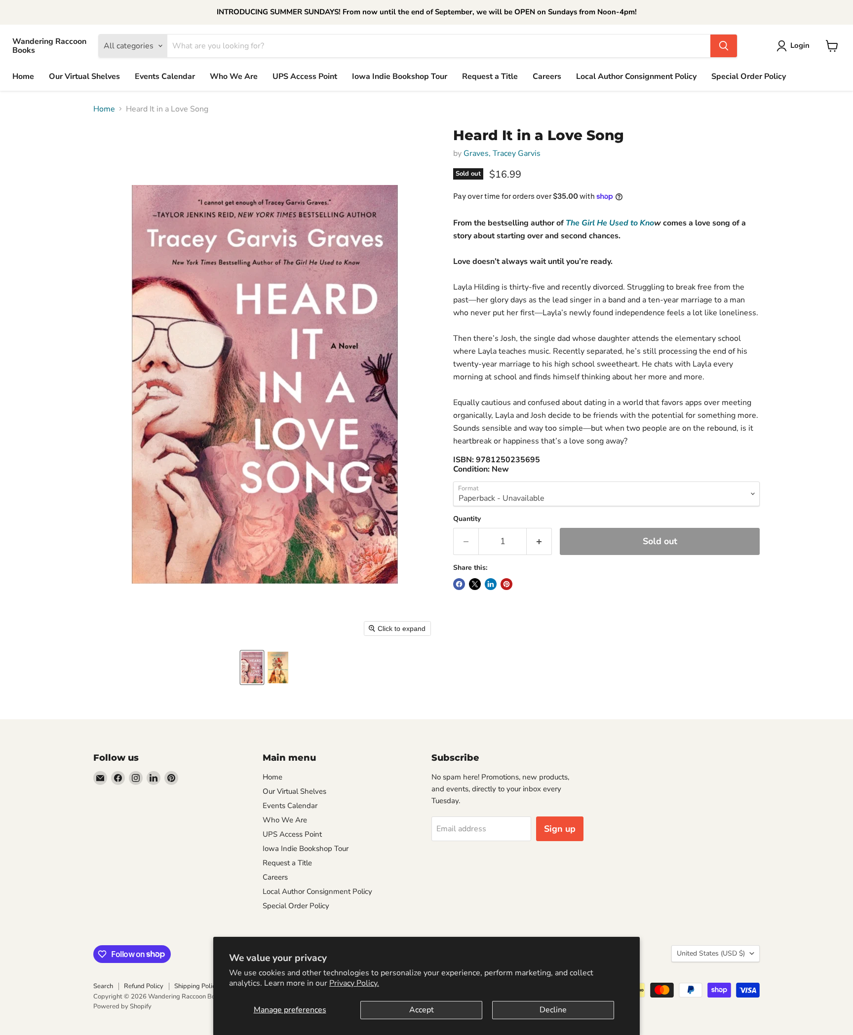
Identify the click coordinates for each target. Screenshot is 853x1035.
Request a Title (490, 76)
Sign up (560, 829)
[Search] (723, 46)
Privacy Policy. (354, 983)
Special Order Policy (748, 76)
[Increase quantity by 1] (539, 541)
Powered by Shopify (122, 1006)
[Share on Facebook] (459, 584)
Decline (553, 1009)
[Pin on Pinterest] (506, 584)
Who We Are (234, 76)
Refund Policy (143, 986)
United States (711, 953)
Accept (421, 1009)
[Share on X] (475, 584)
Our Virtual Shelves (84, 76)
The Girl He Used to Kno (610, 223)
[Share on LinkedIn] (491, 584)
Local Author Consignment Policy (636, 76)
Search (103, 986)
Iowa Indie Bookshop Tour (399, 76)
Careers (547, 76)
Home (23, 76)
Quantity (467, 519)
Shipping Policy (196, 986)
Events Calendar (165, 76)
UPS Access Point (304, 76)
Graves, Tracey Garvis (502, 153)
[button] (252, 667)
